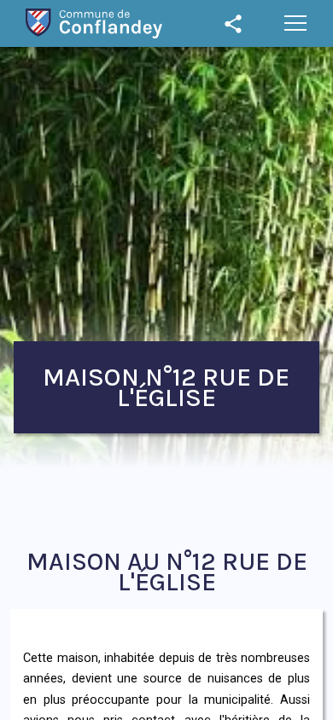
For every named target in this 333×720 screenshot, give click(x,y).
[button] (295, 23)
